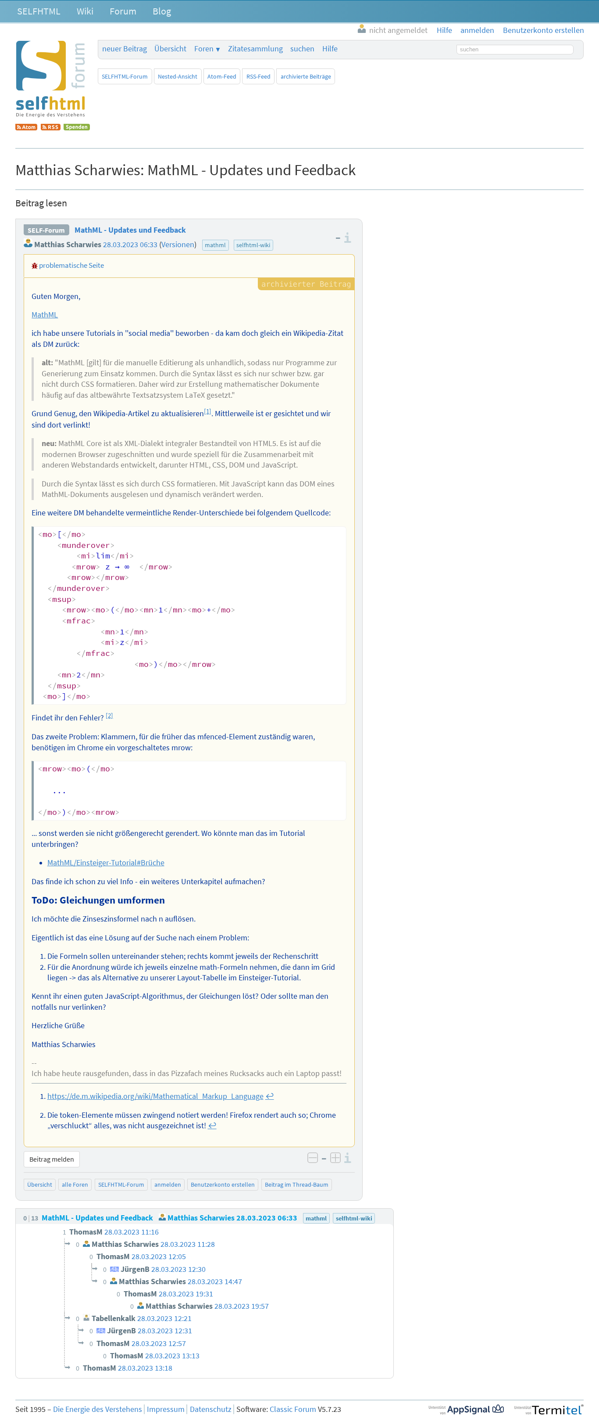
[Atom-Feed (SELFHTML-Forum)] (26, 128)
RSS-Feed (258, 76)
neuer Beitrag (124, 49)
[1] (207, 411)
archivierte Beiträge (306, 76)
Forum (123, 11)
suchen (302, 49)
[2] (109, 716)
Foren (204, 49)
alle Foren (75, 1184)
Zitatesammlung (255, 49)
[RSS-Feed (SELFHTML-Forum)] (51, 128)
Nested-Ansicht (177, 76)
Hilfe (330, 49)
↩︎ (269, 1096)
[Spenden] (77, 128)
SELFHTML (39, 11)
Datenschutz (211, 1409)
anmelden (167, 1184)
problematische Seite (71, 265)
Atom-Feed (221, 76)
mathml (215, 245)
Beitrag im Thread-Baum (296, 1184)
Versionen (177, 244)
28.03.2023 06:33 (130, 244)
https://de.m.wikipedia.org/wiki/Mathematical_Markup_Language (155, 1096)
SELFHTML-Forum (125, 76)
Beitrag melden (51, 1159)
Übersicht (170, 49)
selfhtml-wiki (253, 245)
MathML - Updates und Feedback (130, 230)
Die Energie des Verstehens (97, 1409)
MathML (45, 315)
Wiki (85, 11)
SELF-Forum (46, 230)
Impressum (166, 1409)
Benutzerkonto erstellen (223, 1184)
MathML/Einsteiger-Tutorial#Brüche (105, 863)
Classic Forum (293, 1409)
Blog (162, 11)
